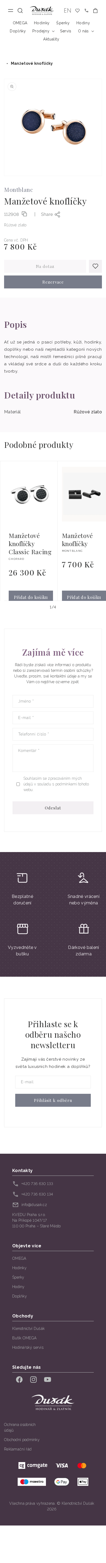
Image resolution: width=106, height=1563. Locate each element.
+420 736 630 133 (37, 1183)
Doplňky (19, 1296)
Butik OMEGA (24, 1338)
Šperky (18, 1277)
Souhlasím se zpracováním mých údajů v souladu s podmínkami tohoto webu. (56, 784)
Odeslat (53, 808)
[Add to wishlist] (95, 266)
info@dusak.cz (34, 1205)
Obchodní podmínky (22, 1440)
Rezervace (53, 282)
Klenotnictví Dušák (28, 1328)
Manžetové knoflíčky (32, 63)
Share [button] (47, 214)
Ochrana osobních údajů (20, 1427)
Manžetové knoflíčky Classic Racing (30, 544)
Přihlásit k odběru (53, 1100)
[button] (20, 10)
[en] (67, 11)
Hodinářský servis (27, 1347)
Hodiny (18, 1287)
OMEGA (19, 1258)
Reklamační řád (18, 1449)
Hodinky (19, 1268)
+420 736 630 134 (37, 1194)
